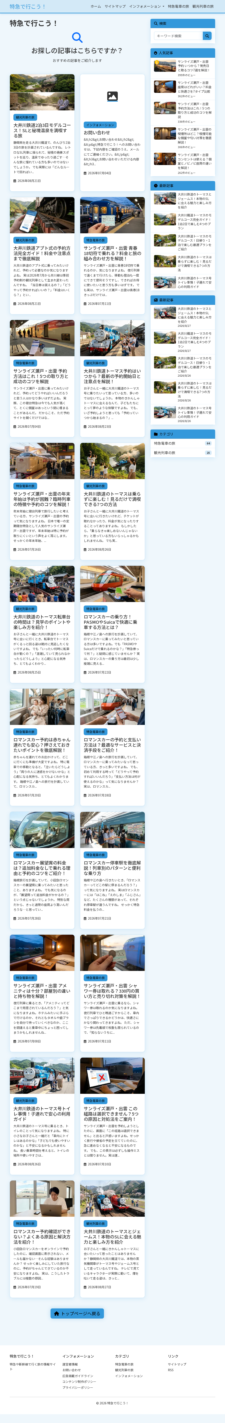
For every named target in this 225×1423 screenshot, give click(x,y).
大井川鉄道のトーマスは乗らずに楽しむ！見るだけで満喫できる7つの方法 (112, 499)
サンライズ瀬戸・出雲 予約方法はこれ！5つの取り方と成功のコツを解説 (41, 376)
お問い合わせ (97, 132)
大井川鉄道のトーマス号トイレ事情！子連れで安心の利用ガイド (42, 1113)
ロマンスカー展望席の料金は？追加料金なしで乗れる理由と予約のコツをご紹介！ (41, 867)
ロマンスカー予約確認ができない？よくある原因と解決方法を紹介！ (42, 1236)
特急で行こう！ (28, 6)
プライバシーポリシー (77, 1387)
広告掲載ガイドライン (77, 1376)
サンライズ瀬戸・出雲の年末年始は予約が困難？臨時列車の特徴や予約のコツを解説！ (42, 499)
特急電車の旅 (178, 6)
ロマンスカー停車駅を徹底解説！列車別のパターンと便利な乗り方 (112, 867)
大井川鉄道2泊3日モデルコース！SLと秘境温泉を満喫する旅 (42, 130)
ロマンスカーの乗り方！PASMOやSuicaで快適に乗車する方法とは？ (110, 621)
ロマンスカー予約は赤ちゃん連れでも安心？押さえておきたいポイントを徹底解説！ (42, 744)
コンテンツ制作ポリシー (79, 1381)
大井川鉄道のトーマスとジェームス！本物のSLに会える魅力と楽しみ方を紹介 (112, 1236)
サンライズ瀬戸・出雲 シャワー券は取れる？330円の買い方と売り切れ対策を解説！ (112, 990)
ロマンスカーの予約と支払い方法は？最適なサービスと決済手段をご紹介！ (112, 744)
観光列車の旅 (203, 6)
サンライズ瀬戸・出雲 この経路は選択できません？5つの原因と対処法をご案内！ (111, 1113)
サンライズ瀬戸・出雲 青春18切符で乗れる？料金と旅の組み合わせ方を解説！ (112, 253)
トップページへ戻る (80, 1313)
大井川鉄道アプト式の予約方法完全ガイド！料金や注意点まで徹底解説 (42, 253)
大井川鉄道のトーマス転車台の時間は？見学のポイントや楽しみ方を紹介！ (42, 621)
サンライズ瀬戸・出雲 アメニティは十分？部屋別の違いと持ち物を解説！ (41, 990)
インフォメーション (100, 125)
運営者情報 (70, 1364)
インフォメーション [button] (145, 6)
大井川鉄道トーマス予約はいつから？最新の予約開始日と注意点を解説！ (112, 376)
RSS (171, 1370)
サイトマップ (115, 6)
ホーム (96, 6)
